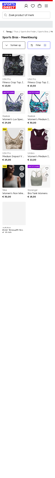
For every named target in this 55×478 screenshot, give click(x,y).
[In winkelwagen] (21, 64)
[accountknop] (26, 5)
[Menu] (46, 5)
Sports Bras (43, 31)
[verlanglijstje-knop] (32, 5)
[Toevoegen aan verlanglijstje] (21, 57)
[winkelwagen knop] (39, 5)
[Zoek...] (5, 15)
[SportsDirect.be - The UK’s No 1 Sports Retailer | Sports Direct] (9, 6)
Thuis (16, 31)
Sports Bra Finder (28, 31)
